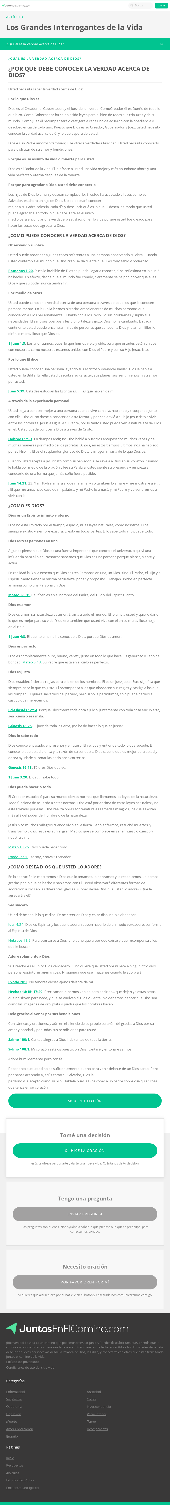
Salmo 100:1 (18, 1039)
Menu (161, 5)
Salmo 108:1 (18, 1049)
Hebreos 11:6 (19, 940)
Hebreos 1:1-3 (20, 439)
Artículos (12, 1473)
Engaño (12, 1436)
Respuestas (14, 1465)
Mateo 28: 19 (19, 594)
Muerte (11, 1422)
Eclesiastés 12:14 (22, 710)
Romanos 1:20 (20, 270)
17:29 (37, 991)
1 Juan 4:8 (16, 636)
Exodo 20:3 (17, 982)
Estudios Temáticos (20, 1480)
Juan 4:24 (15, 924)
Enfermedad (15, 1392)
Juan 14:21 (17, 483)
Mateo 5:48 (31, 662)
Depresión (13, 1414)
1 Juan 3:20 (17, 777)
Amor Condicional (19, 1429)
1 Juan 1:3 (16, 343)
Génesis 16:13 (20, 767)
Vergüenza (14, 1399)
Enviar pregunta (85, 1214)
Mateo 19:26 (18, 847)
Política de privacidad (22, 1362)
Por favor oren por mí (85, 1282)
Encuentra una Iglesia (22, 1488)
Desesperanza (97, 1429)
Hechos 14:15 (19, 991)
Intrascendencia (99, 1407)
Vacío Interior (96, 1414)
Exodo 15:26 (18, 856)
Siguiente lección (85, 1101)
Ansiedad (94, 1392)
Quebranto (14, 1407)
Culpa (91, 1399)
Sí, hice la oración (85, 1150)
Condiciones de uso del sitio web (30, 1368)
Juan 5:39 (16, 391)
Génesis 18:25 (20, 725)
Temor (91, 1422)
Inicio (10, 1458)
